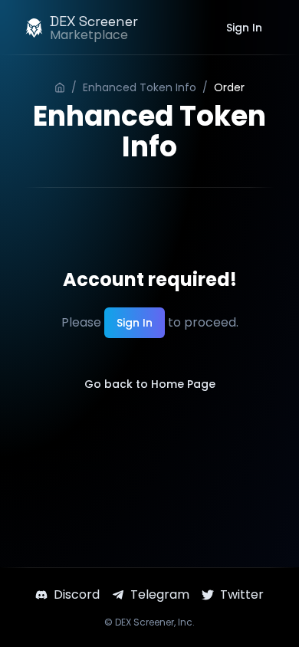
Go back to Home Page (149, 384)
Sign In (244, 27)
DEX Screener (144, 622)
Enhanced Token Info (139, 87)
